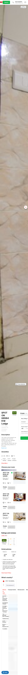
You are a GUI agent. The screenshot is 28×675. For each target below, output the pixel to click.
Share (24, 7)
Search (6, 2)
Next (25, 207)
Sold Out (11, 507)
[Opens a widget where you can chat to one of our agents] (5, 672)
